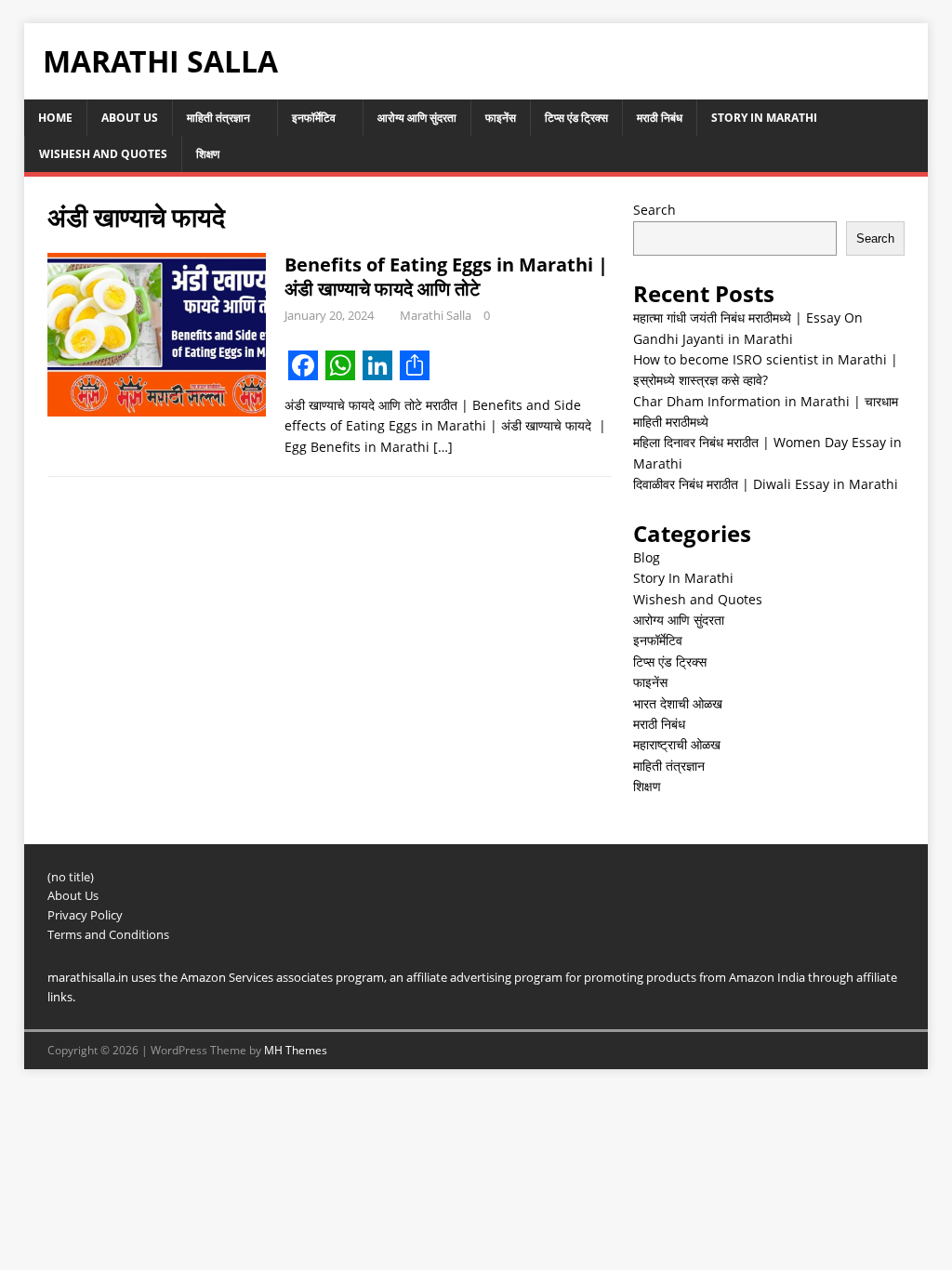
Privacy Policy (85, 914)
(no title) (70, 876)
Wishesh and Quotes (103, 154)
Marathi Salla (435, 315)
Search (654, 209)
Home (55, 118)
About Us (129, 118)
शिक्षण (207, 154)
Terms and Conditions (108, 934)
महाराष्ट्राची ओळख (677, 744)
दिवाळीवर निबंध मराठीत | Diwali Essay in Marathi (765, 484)
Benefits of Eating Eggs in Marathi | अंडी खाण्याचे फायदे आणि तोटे (446, 276)
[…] (443, 447)
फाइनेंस (500, 118)
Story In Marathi (764, 118)
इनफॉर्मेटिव (314, 118)
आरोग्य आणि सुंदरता (416, 118)
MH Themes (295, 1050)
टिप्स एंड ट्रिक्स (576, 118)
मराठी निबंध (659, 118)
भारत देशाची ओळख (677, 703)
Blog (646, 557)
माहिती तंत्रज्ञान (218, 118)
